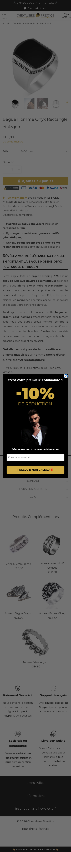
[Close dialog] (66, 376)
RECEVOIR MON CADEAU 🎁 (35, 470)
